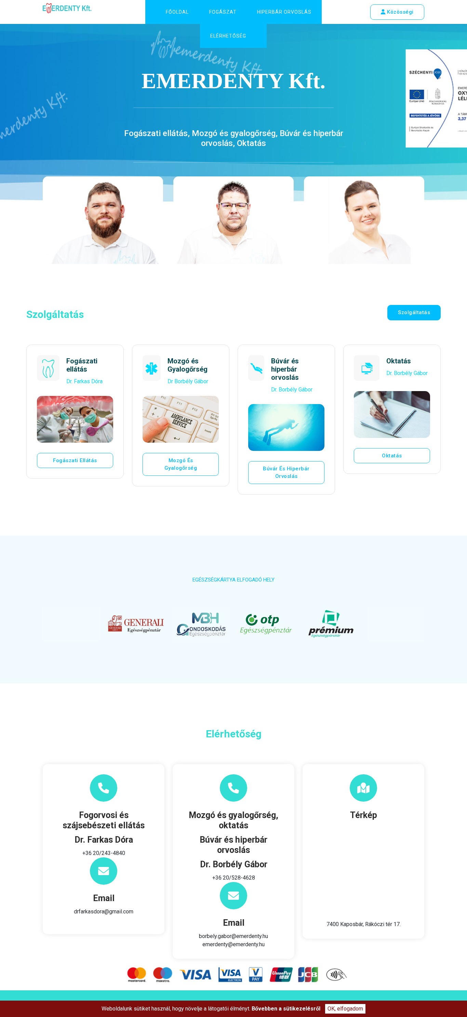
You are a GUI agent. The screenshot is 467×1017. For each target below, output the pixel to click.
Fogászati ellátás (75, 460)
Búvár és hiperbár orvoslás (286, 473)
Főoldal (177, 12)
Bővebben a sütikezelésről (286, 1008)
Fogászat (223, 12)
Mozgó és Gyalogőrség (180, 464)
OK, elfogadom (345, 1008)
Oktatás (392, 456)
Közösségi (400, 12)
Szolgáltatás (414, 312)
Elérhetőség (228, 36)
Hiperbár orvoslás (284, 12)
